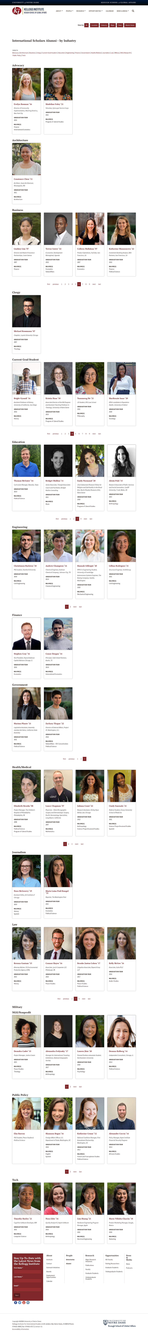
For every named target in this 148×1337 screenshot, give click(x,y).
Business (32, 53)
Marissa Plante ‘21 (22, 723)
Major (112, 25)
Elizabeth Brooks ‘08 (23, 806)
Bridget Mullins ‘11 (54, 480)
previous (56, 284)
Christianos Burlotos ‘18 (25, 565)
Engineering (70, 53)
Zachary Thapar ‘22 (55, 723)
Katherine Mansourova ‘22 (121, 248)
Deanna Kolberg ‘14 (118, 1051)
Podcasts (129, 1268)
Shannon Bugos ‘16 (55, 1133)
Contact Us (38, 1326)
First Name (18, 1268)
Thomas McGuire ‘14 (23, 480)
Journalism (106, 53)
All (86, 25)
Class (120, 25)
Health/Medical (96, 53)
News (128, 1264)
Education (61, 53)
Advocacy (15, 53)
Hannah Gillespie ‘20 (87, 565)
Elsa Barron (19, 1133)
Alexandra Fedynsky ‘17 (57, 1051)
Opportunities (95, 11)
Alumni (68, 1264)
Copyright (15, 1321)
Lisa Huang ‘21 (84, 1218)
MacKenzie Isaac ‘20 (118, 398)
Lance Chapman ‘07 (55, 806)
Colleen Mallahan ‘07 (87, 248)
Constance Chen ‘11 (23, 179)
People (69, 11)
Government (85, 53)
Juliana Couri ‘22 (85, 806)
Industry (104, 25)
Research (80, 11)
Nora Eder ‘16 (52, 1218)
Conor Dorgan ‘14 (54, 653)
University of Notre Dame (32, 1321)
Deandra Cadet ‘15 (22, 1051)
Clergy (39, 53)
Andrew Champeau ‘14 (56, 565)
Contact (49, 1264)
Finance (77, 53)
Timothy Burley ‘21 (23, 1218)
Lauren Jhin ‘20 (84, 1051)
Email (16, 1286)
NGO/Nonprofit (125, 53)
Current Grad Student (49, 53)
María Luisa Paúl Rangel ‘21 (57, 892)
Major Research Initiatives (90, 1260)
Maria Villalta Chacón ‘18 (121, 1218)
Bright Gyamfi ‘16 (22, 398)
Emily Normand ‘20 (86, 480)
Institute (49, 1260)
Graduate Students (91, 1273)
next (94, 284)
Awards (48, 1271)
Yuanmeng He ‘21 (85, 398)
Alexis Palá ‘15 (116, 480)
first (48, 284)
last (99, 284)
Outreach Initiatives (53, 1267)
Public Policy (17, 55)
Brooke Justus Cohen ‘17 (88, 963)
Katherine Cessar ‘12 (87, 1133)
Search (133, 12)
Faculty (87, 1269)
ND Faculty (109, 1260)
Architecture (24, 53)
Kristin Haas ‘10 (53, 398)
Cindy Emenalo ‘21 (118, 806)
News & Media (122, 11)
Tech (23, 55)
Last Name (18, 1277)
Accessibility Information (20, 1329)
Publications (89, 1265)
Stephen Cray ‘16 (22, 653)
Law (112, 53)
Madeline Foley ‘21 (54, 104)
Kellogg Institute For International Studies (26, 1324)
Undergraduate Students (90, 1278)
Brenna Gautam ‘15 (23, 963)
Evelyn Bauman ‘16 (23, 104)
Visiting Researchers (112, 1264)
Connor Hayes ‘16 (54, 963)
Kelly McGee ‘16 (116, 963)
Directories (70, 1260)
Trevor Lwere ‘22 (53, 248)
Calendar (110, 11)
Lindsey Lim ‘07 (21, 248)
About (59, 11)
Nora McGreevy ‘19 (23, 891)
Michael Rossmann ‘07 (24, 331)
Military (117, 53)
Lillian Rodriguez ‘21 (119, 565)
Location (94, 25)
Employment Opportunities (51, 1276)
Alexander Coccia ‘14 (119, 1133)
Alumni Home (130, 25)
